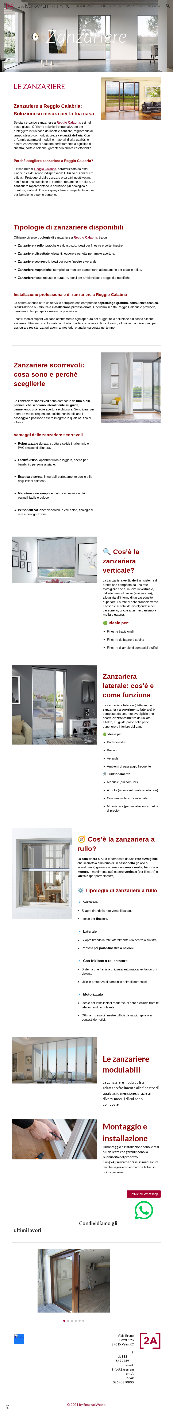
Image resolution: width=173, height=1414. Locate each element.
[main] (87, 35)
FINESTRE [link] (109, 6)
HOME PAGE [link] (85, 6)
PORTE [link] (132, 6)
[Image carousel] (74, 1285)
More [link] (152, 6)
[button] (168, 6)
